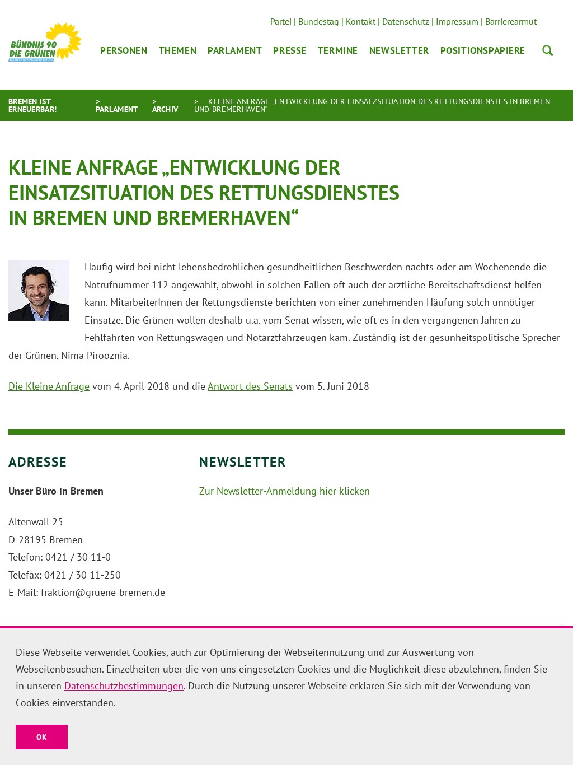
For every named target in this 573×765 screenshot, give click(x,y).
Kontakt (360, 21)
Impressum (457, 21)
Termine (338, 50)
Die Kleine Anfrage (49, 386)
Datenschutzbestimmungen (124, 685)
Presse (289, 50)
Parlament (235, 50)
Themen (177, 50)
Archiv (165, 109)
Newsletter (399, 50)
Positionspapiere (482, 50)
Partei (281, 21)
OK (41, 737)
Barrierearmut (511, 21)
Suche (548, 50)
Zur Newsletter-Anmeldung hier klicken (284, 490)
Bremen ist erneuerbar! (32, 105)
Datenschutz (405, 21)
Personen (124, 50)
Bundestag (318, 21)
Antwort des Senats (250, 386)
